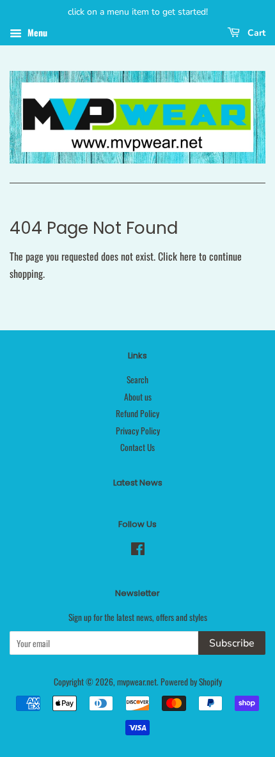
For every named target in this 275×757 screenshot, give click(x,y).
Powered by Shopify (191, 681)
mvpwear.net (137, 681)
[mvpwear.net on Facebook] (137, 550)
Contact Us (137, 447)
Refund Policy (137, 413)
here (188, 256)
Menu (36, 32)
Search (137, 379)
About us (138, 396)
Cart (255, 33)
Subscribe (232, 643)
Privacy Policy (138, 430)
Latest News (137, 483)
